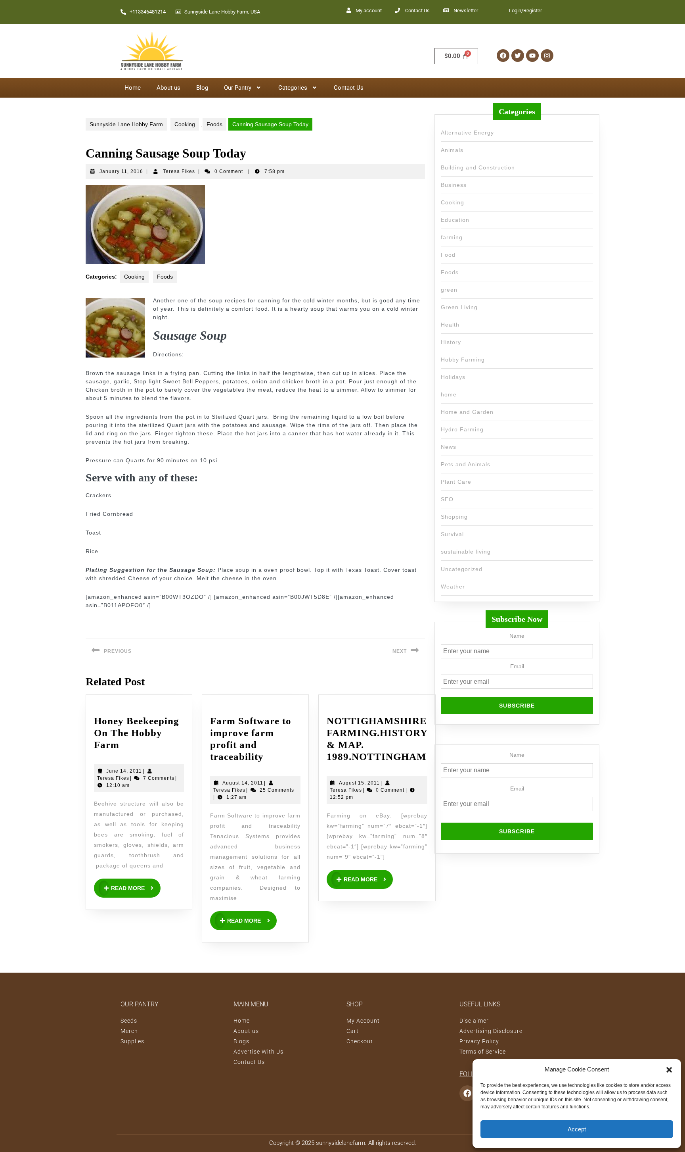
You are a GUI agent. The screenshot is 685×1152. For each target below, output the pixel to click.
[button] (669, 1069)
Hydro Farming (462, 429)
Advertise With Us (258, 1051)
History (451, 342)
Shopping (454, 516)
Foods (214, 124)
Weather (453, 586)
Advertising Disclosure (490, 1031)
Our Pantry (237, 87)
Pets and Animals (465, 464)
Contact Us (417, 10)
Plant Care (456, 482)
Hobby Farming (463, 359)
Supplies (132, 1041)
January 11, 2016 (121, 171)
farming (452, 237)
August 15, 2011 (359, 782)
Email (517, 788)
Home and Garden (467, 412)
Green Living (459, 307)
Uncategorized (461, 569)
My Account (363, 1020)
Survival (452, 534)
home (449, 394)
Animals (452, 150)
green (449, 290)
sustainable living (466, 551)
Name (516, 755)
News (448, 447)
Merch (129, 1031)
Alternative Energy (467, 132)
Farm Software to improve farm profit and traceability (255, 738)
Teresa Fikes (179, 171)
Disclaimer (474, 1020)
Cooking (184, 124)
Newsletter (465, 10)
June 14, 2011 (124, 770)
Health (450, 324)
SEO (447, 499)
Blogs (241, 1041)
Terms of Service (482, 1051)
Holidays (453, 377)
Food (448, 255)
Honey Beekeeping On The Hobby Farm (136, 732)
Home (132, 87)
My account (369, 10)
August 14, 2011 (242, 782)
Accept (577, 1129)
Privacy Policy (479, 1041)
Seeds (129, 1020)
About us (168, 87)
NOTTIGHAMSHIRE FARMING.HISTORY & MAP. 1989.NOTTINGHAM (377, 738)
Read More (136, 885)
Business (454, 185)
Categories (292, 87)
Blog (202, 87)
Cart (352, 1031)
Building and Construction (478, 167)
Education (455, 220)
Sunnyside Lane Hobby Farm (126, 124)
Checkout (359, 1041)
